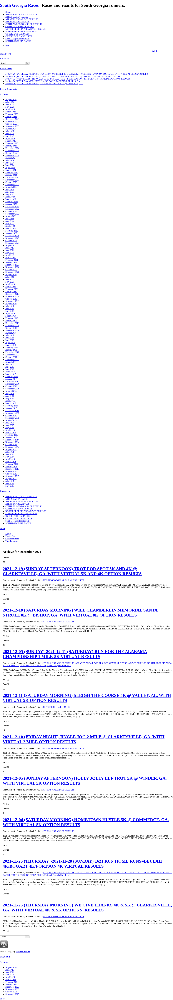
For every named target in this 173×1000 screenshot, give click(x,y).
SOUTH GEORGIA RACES (18, 41)
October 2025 (11, 124)
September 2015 (12, 418)
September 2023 (12, 184)
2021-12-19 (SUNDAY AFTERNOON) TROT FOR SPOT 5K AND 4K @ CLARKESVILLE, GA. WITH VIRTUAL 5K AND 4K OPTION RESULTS (72, 571)
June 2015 (9, 425)
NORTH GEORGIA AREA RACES (21, 31)
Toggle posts (5, 54)
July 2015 (9, 423)
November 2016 (12, 384)
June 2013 (9, 483)
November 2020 (12, 267)
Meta (2, 528)
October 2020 (11, 269)
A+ (3, 58)
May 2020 (9, 282)
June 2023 (9, 192)
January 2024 (11, 175)
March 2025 (10, 141)
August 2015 (10, 420)
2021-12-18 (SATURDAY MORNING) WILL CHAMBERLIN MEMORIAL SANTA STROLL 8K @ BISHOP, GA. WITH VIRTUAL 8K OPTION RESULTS (80, 612)
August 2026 (10, 99)
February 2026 (11, 114)
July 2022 (9, 218)
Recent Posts (6, 68)
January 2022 (11, 233)
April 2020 (10, 284)
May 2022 (9, 223)
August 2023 (10, 187)
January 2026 (11, 116)
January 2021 (11, 262)
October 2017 (11, 357)
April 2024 (10, 167)
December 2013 (12, 469)
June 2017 (9, 367)
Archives (4, 94)
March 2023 (10, 199)
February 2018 (11, 347)
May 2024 (9, 165)
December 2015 (12, 410)
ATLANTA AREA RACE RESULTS (21, 19)
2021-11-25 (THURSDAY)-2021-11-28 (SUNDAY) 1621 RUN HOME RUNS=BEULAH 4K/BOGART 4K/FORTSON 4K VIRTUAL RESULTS (82, 864)
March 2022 (10, 228)
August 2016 (10, 391)
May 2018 (9, 340)
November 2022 (12, 209)
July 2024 (9, 160)
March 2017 (10, 374)
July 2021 (9, 248)
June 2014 (9, 454)
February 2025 (11, 143)
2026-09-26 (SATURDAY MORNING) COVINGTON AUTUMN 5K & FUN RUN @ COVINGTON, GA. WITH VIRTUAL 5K (62, 76)
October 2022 (11, 211)
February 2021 (11, 260)
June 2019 (9, 308)
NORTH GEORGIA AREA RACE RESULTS (25, 29)
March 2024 (10, 170)
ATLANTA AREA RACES (17, 22)
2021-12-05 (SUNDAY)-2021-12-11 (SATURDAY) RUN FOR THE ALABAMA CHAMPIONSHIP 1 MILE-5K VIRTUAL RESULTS (75, 654)
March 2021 (10, 257)
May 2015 (9, 427)
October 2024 (11, 153)
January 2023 (11, 204)
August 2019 (10, 304)
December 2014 (12, 440)
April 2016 (10, 401)
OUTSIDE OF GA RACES (17, 34)
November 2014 (12, 442)
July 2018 (9, 335)
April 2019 (10, 313)
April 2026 (10, 109)
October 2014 (11, 444)
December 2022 (12, 206)
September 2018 (12, 330)
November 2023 (12, 180)
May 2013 (9, 486)
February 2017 (11, 376)
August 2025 (10, 129)
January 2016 (11, 408)
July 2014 (9, 452)
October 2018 (11, 328)
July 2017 (9, 364)
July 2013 (9, 481)
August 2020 (10, 274)
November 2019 (12, 296)
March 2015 (10, 432)
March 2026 (10, 112)
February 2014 (11, 464)
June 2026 (9, 104)
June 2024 (9, 163)
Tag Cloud (5, 957)
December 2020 (12, 265)
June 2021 (9, 250)
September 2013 (12, 476)
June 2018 (9, 338)
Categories (5, 491)
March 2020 (10, 287)
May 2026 (9, 107)
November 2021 (12, 238)
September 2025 (12, 126)
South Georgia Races (19, 5)
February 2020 (11, 289)
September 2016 (12, 389)
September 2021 (12, 243)
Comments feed (12, 539)
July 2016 (9, 393)
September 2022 (12, 214)
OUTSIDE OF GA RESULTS (18, 36)
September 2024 (12, 155)
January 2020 (11, 291)
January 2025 (11, 146)
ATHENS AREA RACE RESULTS (21, 14)
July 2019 (9, 306)
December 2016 (12, 381)
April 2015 (10, 430)
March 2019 (10, 316)
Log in (8, 534)
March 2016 (10, 403)
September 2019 (12, 301)
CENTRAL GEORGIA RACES (19, 26)
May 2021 (9, 252)
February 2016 (11, 406)
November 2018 (12, 325)
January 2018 (11, 350)
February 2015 (11, 435)
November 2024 (12, 150)
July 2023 (9, 189)
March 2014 (10, 461)
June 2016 (9, 396)
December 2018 (12, 323)
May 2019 (9, 311)
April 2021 (10, 255)
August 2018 (10, 333)
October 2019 (11, 299)
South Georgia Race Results (17, 39)
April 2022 (10, 226)
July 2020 (9, 277)
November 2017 (12, 355)
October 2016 (11, 386)
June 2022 (9, 221)
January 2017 (11, 379)
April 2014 (10, 459)
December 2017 (12, 352)
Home (8, 12)
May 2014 (9, 457)
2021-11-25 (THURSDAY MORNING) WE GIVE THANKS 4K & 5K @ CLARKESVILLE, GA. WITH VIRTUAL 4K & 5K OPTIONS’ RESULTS (87, 907)
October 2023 (11, 182)
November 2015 (12, 413)
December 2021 (12, 235)
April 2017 (10, 372)
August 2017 (10, 362)
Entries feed (10, 536)
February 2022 (11, 231)
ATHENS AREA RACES (16, 17)
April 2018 (10, 342)
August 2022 (10, 216)
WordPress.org (11, 541)
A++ (7, 58)
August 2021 (10, 245)
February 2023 (11, 201)
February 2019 (11, 318)
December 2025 (12, 119)
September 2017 (12, 359)
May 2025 (9, 136)
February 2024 (11, 172)
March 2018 (10, 345)
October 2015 (11, 415)
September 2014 (12, 447)
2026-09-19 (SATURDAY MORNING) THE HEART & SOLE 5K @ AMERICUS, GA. (44, 83)
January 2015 (11, 437)
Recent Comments (8, 89)
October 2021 (11, 240)
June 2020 (9, 279)
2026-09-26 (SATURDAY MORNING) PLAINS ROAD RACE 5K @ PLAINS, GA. (43, 81)
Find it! (154, 51)
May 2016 (9, 398)
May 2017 (9, 369)
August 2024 (10, 158)
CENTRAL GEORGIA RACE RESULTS (23, 24)
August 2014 (10, 449)
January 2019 (11, 321)
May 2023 (9, 194)
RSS (7, 46)
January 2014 (11, 466)
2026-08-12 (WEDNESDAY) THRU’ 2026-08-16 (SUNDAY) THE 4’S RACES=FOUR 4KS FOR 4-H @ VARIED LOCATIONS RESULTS (68, 79)
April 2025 (10, 138)
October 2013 (11, 474)
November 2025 (12, 121)
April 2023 (10, 197)
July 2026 (9, 102)
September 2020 (12, 272)
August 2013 (10, 478)
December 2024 (12, 148)
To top (3, 999)
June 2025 (9, 133)
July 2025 (9, 131)
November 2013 (12, 471)
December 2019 (12, 294)
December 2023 (12, 177)
